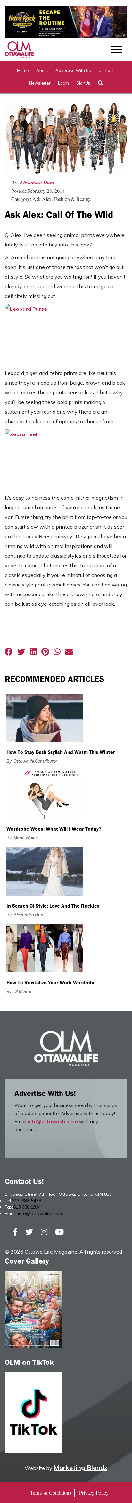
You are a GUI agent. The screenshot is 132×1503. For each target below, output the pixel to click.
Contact (106, 70)
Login (63, 82)
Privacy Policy (94, 1492)
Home (23, 70)
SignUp (83, 82)
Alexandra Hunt (37, 182)
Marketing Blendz (80, 1467)
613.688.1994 (27, 1207)
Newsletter (40, 82)
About (42, 70)
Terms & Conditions (50, 1492)
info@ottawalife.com (53, 1121)
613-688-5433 (26, 1200)
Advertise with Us (73, 70)
